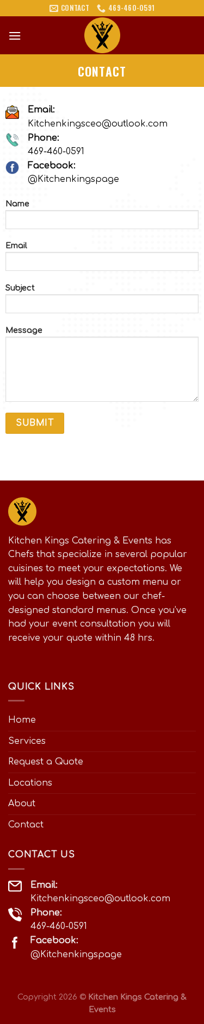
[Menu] (14, 35)
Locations (30, 783)
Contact (26, 825)
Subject (20, 287)
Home (22, 720)
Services (27, 741)
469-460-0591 (56, 151)
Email (16, 245)
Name (17, 203)
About (21, 803)
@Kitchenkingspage (73, 179)
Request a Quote (45, 762)
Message (23, 330)
